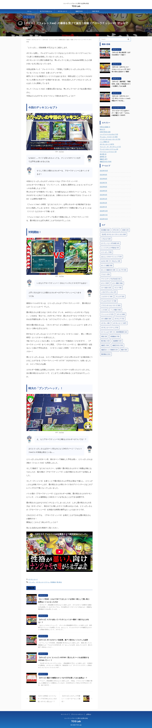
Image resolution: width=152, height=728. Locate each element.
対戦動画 (53, 582)
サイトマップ (64, 714)
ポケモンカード (62, 11)
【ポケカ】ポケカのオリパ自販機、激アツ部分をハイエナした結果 (63, 640)
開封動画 (106, 354)
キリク (117, 287)
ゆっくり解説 (106, 265)
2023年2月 (103, 203)
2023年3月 (103, 199)
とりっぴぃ (32, 582)
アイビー (105, 274)
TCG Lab (76, 6)
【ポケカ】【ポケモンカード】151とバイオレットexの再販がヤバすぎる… (121, 98)
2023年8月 (103, 178)
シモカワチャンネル (108, 292)
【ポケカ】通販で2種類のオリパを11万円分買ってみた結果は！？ (62, 678)
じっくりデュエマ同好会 (110, 248)
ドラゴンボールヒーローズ (110, 305)
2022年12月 (104, 211)
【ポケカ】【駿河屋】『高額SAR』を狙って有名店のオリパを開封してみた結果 (121, 84)
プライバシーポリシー (77, 714)
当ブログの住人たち (46, 11)
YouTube (61, 151)
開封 (124, 350)
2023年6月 (103, 187)
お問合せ (88, 714)
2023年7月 (103, 183)
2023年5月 (103, 191)
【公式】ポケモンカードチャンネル (113, 234)
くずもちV (106, 239)
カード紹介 (106, 287)
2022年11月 (104, 215)
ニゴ (104, 310)
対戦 (104, 336)
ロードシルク (106, 332)
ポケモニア (119, 318)
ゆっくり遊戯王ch (108, 270)
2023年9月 (103, 174)
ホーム (29, 11)
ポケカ (121, 314)
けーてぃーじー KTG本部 (110, 243)
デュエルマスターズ (108, 301)
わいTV (122, 270)
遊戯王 (105, 345)
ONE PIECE (95, 11)
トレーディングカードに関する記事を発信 (76, 718)
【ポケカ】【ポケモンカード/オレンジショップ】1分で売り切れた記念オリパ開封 (121, 69)
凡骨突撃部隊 (121, 332)
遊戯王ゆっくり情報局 (109, 350)
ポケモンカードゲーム (43, 582)
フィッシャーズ (107, 314)
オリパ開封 (117, 283)
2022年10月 (104, 219)
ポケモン (105, 323)
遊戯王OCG (79, 11)
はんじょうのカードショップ (111, 256)
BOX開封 (105, 230)
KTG (116, 230)
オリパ (105, 283)
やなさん (116, 261)
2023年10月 (104, 170)
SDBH (125, 230)
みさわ (104, 261)
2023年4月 (103, 195)
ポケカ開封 (106, 318)
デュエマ (120, 296)
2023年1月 (103, 207)
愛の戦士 (59, 582)
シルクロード (106, 296)
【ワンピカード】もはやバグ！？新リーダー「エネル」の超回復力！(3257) (121, 113)
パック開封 (115, 310)
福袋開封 (117, 341)
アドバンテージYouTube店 (111, 279)
